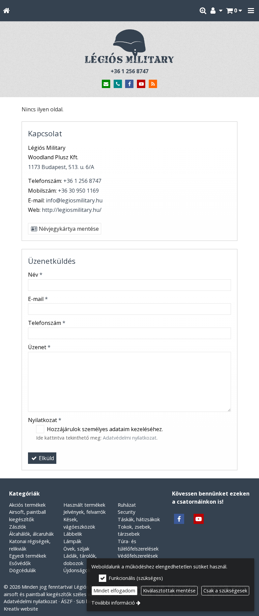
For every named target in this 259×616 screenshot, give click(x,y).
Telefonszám (46, 323)
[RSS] (153, 84)
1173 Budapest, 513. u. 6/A (61, 167)
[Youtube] (141, 84)
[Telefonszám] (118, 84)
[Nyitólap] (6, 10)
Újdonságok (76, 570)
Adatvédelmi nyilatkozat (129, 438)
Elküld (45, 458)
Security (126, 512)
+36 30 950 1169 (78, 190)
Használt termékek (84, 505)
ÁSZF (67, 601)
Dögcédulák (22, 570)
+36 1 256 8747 (129, 71)
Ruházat (127, 505)
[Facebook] (130, 84)
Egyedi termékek (27, 556)
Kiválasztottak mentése (169, 590)
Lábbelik (72, 534)
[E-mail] (106, 84)
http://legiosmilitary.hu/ (72, 210)
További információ (113, 602)
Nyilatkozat (44, 420)
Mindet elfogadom (114, 590)
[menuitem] (6, 10)
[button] (251, 10)
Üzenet (39, 347)
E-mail (38, 299)
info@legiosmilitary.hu (74, 200)
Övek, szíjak (76, 548)
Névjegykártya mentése (68, 228)
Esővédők (20, 563)
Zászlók (17, 527)
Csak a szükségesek (225, 590)
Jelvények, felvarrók (84, 512)
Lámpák (72, 541)
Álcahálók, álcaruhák (31, 534)
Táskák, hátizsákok (139, 519)
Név (35, 274)
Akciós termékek (27, 505)
